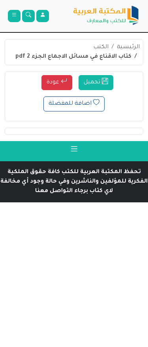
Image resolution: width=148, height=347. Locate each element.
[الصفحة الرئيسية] (106, 16)
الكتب (101, 47)
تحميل (93, 82)
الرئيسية (128, 47)
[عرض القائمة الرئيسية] (14, 16)
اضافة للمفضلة (71, 104)
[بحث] (28, 16)
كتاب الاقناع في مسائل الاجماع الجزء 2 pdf (73, 57)
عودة (54, 82)
